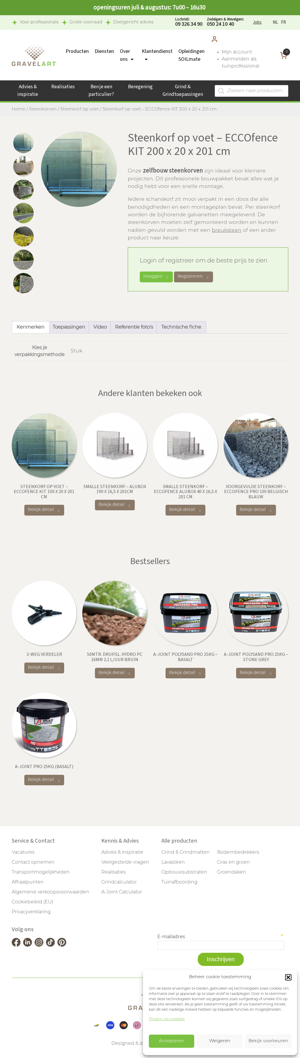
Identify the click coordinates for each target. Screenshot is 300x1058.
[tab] (23, 143)
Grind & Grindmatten (185, 852)
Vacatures (23, 852)
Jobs (257, 22)
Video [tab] (100, 327)
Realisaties (63, 86)
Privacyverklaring (31, 912)
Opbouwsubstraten (184, 872)
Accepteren (171, 1041)
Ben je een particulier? (101, 90)
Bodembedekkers (238, 852)
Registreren (190, 276)
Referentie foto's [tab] (134, 327)
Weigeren (219, 1041)
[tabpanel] (79, 169)
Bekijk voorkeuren (268, 1041)
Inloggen (153, 276)
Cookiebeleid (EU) (32, 902)
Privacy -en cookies (167, 1019)
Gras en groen (233, 862)
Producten (77, 51)
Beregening (140, 86)
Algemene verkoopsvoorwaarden (50, 892)
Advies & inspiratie (27, 90)
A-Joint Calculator (121, 892)
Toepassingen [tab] (69, 327)
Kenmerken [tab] (31, 327)
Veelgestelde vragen (125, 862)
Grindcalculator (119, 882)
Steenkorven (43, 109)
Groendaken (231, 872)
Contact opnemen (33, 862)
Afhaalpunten (28, 882)
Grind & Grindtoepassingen (183, 90)
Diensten (104, 51)
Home (18, 109)
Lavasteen (173, 862)
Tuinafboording (179, 882)
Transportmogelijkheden (41, 872)
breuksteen (226, 230)
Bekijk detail (41, 510)
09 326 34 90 (188, 22)
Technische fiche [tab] (181, 327)
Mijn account (237, 52)
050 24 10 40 (225, 22)
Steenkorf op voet (79, 109)
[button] (288, 977)
